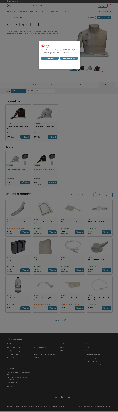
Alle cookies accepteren (69, 58)
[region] (59, 55)
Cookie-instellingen (60, 63)
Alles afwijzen (50, 58)
